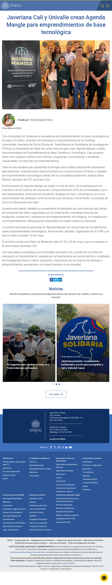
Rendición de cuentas (64, 511)
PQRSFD (32, 516)
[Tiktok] (62, 447)
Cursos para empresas (65, 485)
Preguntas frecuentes (38, 519)
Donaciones (7, 505)
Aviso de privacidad (57, 543)
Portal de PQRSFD (68, 563)
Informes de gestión (64, 505)
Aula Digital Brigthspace (12, 498)
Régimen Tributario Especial (67, 515)
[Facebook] (52, 280)
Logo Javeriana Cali (11, 530)
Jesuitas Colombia (90, 482)
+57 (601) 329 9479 (60, 430)
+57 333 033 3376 (65, 432)
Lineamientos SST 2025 (65, 518)
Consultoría (60, 481)
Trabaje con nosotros (38, 526)
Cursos (59, 478)
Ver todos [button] (54, 394)
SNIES (10, 540)
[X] (56, 280)
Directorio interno (36, 512)
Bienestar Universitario (93, 540)
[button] (102, 6)
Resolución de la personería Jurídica (31, 543)
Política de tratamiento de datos (81, 543)
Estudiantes (87, 462)
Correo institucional (37, 509)
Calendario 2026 (36, 498)
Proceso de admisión (11, 471)
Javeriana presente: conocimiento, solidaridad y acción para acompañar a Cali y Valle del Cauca (82, 364)
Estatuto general (22, 540)
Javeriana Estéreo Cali (12, 516)
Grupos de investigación (12, 512)
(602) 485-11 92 (76, 418)
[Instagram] (59, 447)
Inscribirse (7, 468)
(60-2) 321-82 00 (56, 420)
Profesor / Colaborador (92, 465)
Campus (32, 502)
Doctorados (34, 476)
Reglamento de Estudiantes (42, 540)
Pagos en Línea (9, 475)
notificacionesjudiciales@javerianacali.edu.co (28, 552)
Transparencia (8, 519)
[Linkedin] (60, 280)
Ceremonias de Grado (38, 505)
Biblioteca (7, 502)
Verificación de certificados (14, 523)
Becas (5, 478)
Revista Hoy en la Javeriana (40, 530)
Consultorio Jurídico (64, 491)
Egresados (87, 469)
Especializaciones (36, 465)
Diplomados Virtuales (64, 471)
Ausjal (85, 486)
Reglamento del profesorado (69, 540)
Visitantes (87, 489)
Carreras (32, 462)
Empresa (86, 476)
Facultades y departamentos (14, 509)
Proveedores (88, 472)
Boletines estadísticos (65, 508)
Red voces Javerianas (38, 523)
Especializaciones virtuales (40, 469)
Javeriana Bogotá (90, 479)
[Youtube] (70, 447)
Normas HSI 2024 (63, 522)
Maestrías (33, 472)
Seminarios (60, 474)
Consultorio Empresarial (66, 488)
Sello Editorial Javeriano (12, 526)
